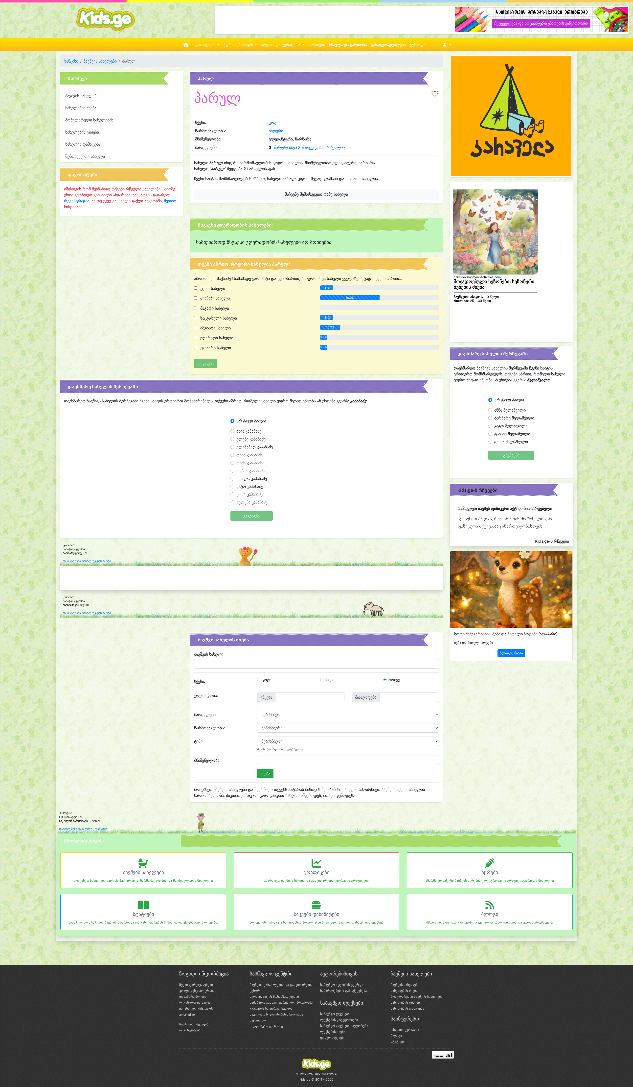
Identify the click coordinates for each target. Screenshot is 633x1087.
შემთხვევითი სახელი (85, 156)
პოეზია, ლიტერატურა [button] (281, 45)
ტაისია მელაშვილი (512, 433)
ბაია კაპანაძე (248, 431)
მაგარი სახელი (214, 308)
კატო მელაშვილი (510, 425)
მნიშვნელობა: (207, 760)
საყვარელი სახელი (218, 318)
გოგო (274, 122)
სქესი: (199, 681)
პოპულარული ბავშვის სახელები (417, 996)
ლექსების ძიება (332, 1032)
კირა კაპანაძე (249, 494)
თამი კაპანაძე (249, 462)
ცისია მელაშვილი (511, 441)
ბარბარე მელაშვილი (514, 418)
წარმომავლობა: (209, 727)
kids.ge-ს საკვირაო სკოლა (271, 1008)
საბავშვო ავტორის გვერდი (341, 985)
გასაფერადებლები (388, 45)
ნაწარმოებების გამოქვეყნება (343, 991)
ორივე (393, 679)
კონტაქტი (187, 1014)
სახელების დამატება (407, 1008)
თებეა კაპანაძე (250, 470)
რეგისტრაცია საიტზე (195, 1002)
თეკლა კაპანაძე (251, 478)
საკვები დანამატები (316, 914)
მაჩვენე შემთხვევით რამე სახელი (316, 194)
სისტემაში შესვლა (193, 1024)
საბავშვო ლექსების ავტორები (344, 1026)
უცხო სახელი (212, 288)
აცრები (489, 872)
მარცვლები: (205, 714)
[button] (446, 44)
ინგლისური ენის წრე (266, 1026)
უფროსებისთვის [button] (239, 45)
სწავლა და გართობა (348, 45)
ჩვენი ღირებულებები (196, 985)
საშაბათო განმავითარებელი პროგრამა (281, 1002)
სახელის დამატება (82, 144)
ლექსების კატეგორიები (339, 1020)
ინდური (276, 130)
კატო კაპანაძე (249, 486)
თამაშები (316, 45)
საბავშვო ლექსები (335, 1014)
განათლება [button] (206, 45)
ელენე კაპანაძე (251, 439)
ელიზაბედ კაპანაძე (254, 446)
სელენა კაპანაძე (252, 502)
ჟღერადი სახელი (216, 337)
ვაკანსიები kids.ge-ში (196, 1008)
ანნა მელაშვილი (510, 410)
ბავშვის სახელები (100, 61)
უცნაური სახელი (215, 347)
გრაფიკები (316, 872)
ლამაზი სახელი (214, 298)
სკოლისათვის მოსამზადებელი (274, 996)
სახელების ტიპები (82, 132)
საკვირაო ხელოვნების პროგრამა (276, 1014)
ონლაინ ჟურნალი (405, 1030)
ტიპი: (198, 741)
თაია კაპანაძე (249, 454)
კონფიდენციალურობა (197, 991)
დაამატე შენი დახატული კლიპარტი (87, 561)
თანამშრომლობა (192, 996)
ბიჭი (328, 679)
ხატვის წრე (259, 1020)
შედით (170, 200)
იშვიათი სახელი (215, 327)
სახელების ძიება (80, 107)
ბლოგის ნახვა (511, 653)
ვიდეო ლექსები (332, 1038)
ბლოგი (489, 914)
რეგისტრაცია (76, 200)
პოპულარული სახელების (89, 119)
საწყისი (71, 61)
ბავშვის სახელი (208, 654)
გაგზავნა (251, 515)
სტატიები (143, 914)
